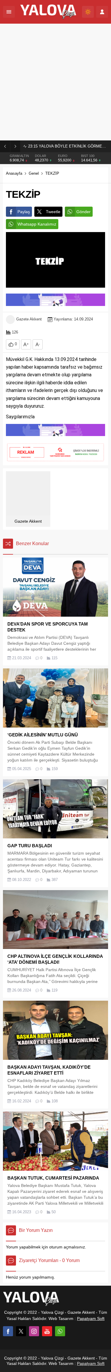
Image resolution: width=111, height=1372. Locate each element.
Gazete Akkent (29, 319)
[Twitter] (21, 1331)
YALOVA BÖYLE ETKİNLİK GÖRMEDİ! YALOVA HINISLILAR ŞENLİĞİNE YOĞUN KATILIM (68, 146)
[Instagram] (34, 1331)
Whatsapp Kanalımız (36, 224)
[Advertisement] (55, 82)
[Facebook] (8, 1331)
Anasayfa (14, 173)
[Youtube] (47, 1331)
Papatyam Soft (90, 1318)
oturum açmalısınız (67, 1247)
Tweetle (53, 211)
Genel (34, 173)
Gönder (83, 211)
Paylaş (23, 211)
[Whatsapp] (60, 1331)
